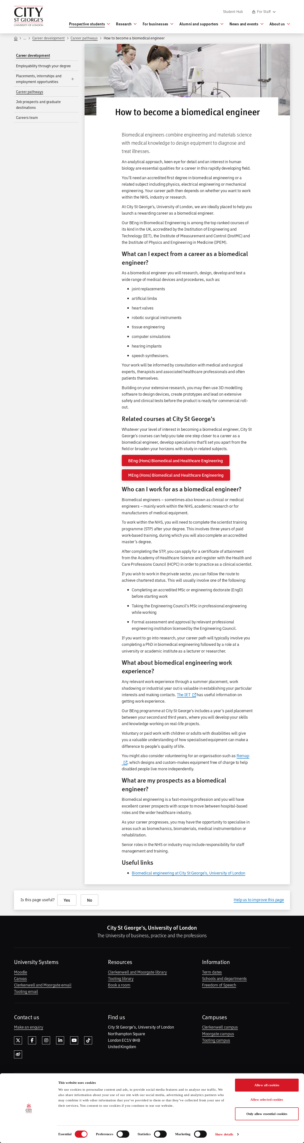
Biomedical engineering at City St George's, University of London (188, 872)
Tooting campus (216, 1040)
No (89, 900)
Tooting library (121, 978)
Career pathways (84, 37)
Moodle (20, 971)
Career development (48, 37)
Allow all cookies (266, 1085)
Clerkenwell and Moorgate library (137, 971)
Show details (224, 1134)
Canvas (20, 978)
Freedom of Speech (219, 984)
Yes (67, 900)
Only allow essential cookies (267, 1114)
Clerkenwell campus (220, 1026)
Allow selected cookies (266, 1099)
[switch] (123, 1134)
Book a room (119, 984)
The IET (184, 694)
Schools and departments (224, 978)
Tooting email (26, 991)
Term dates (212, 971)
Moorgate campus (218, 1033)
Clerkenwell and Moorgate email (42, 984)
